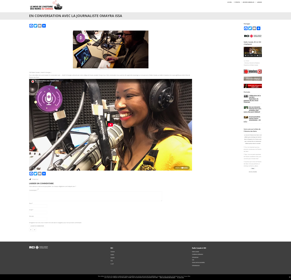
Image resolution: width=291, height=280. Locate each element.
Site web (31, 216)
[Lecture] (245, 55)
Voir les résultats (253, 171)
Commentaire (33, 190)
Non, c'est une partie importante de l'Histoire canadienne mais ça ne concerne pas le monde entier (252, 156)
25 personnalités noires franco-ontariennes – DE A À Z (252, 119)
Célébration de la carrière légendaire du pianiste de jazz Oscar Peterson (252, 99)
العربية (112, 263)
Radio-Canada (195, 251)
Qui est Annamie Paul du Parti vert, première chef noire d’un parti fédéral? (252, 109)
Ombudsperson (196, 265)
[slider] (251, 55)
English (112, 254)
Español (112, 257)
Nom (31, 203)
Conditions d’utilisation (197, 254)
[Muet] (257, 55)
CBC (193, 259)
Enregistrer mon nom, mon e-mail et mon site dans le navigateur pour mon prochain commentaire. (55, 222)
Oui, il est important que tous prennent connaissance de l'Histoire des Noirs (252, 149)
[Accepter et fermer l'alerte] (289, 277)
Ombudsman (195, 257)
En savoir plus (180, 277)
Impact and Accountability (198, 262)
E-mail (31, 210)
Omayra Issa (35, 179)
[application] (253, 52)
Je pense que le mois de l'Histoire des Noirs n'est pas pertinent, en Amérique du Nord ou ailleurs (252, 164)
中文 (112, 260)
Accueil (229, 2)
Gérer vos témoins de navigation (167, 277)
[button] (253, 52)
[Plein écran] (260, 55)
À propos (237, 2)
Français (113, 251)
